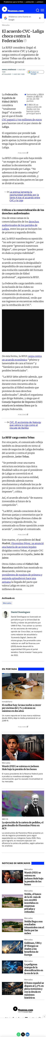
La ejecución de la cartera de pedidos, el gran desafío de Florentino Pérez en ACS (22, 825)
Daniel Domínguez (9, 69)
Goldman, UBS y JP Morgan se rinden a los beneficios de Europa (33, 948)
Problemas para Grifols (13, 2)
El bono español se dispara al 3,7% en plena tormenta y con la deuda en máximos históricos (34, 990)
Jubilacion (41, 2)
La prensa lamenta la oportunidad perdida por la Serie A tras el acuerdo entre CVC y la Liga (25, 196)
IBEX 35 (5, 819)
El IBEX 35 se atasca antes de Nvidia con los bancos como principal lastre (34, 109)
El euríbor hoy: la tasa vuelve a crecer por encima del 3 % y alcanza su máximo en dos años (21, 708)
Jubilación (30, 2)
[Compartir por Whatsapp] (18, 1034)
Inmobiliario (7, 702)
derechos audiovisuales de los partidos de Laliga (20, 225)
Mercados (5, 25)
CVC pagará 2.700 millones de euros (22, 119)
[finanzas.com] (23, 1010)
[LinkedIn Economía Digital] (27, 1034)
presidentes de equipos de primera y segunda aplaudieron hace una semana (22, 578)
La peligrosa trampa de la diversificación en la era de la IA (33, 969)
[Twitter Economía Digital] (23, 1034)
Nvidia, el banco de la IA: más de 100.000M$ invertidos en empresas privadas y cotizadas (32, 903)
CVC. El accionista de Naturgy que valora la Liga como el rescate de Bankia (25, 425)
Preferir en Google (35, 72)
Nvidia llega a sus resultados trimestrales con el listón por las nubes (34, 927)
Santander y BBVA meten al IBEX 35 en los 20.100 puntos (35, 97)
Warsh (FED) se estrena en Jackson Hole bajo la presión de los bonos (20, 768)
